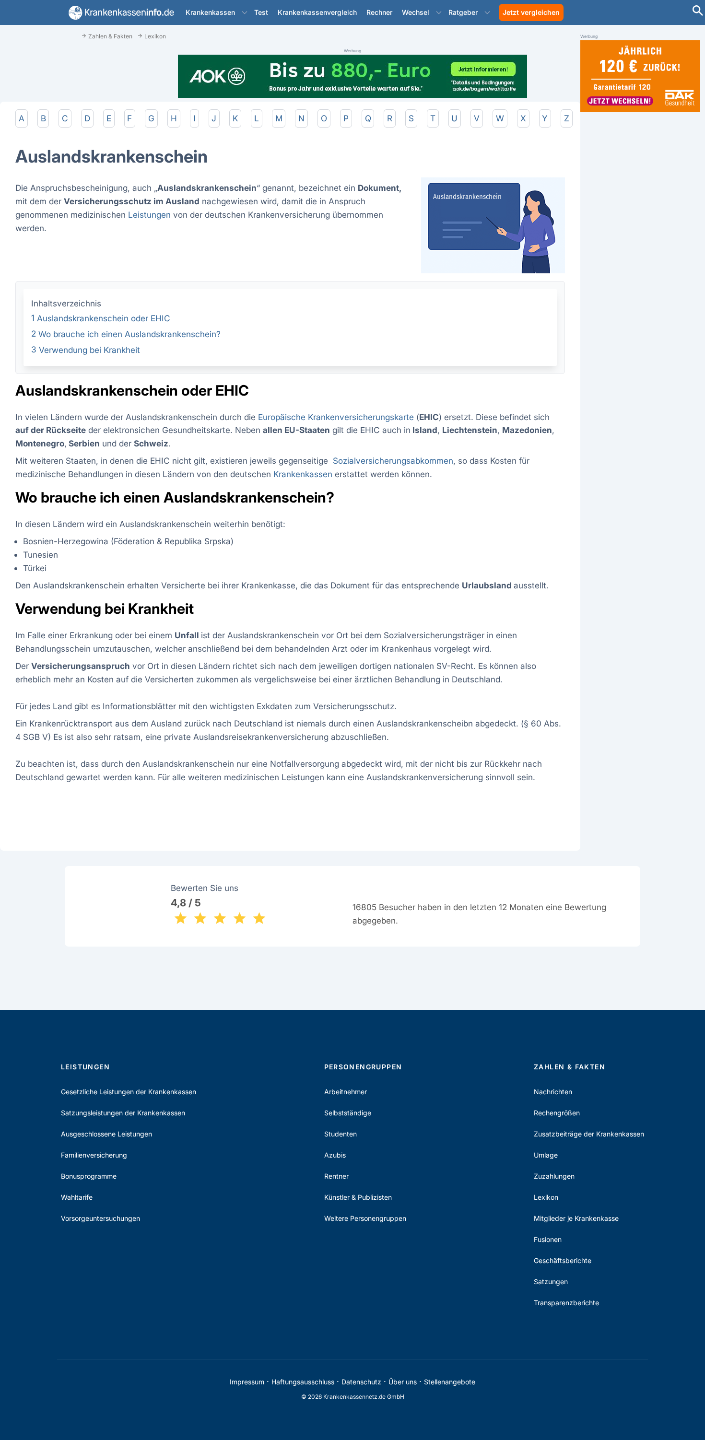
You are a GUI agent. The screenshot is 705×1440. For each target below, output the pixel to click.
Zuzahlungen (554, 1176)
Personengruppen (363, 1067)
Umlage (546, 1155)
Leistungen (149, 215)
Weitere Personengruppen (365, 1218)
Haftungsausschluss (302, 1382)
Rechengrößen (557, 1113)
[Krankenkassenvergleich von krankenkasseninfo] (119, 13)
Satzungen (551, 1281)
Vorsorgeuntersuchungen (100, 1218)
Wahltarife (77, 1197)
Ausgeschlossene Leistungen (106, 1134)
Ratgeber (463, 12)
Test (261, 12)
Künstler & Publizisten (358, 1197)
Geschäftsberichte (562, 1260)
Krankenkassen (210, 12)
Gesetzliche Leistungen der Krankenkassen (128, 1092)
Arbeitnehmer (345, 1092)
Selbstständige (347, 1113)
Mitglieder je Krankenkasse (576, 1218)
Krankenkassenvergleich (317, 12)
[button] (244, 12)
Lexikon (546, 1197)
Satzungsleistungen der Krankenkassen (123, 1113)
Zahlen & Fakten (569, 1067)
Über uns (402, 1382)
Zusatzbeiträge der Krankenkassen (589, 1134)
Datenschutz (361, 1382)
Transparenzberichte (566, 1303)
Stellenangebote (449, 1382)
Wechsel (415, 12)
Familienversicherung (94, 1155)
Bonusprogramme (89, 1176)
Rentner (336, 1176)
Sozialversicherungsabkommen (393, 461)
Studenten (340, 1134)
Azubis (335, 1155)
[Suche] (698, 11)
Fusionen (548, 1239)
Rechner (379, 12)
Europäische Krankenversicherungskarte (336, 417)
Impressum (247, 1382)
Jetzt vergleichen (531, 12)
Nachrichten (553, 1092)
